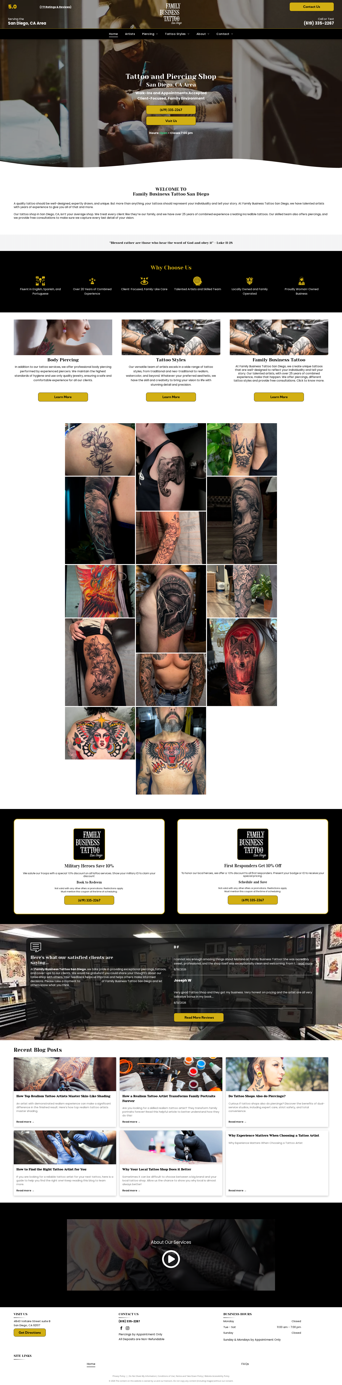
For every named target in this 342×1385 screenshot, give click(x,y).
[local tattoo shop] (171, 1147)
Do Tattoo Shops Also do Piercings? (257, 1096)
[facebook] (121, 1329)
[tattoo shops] (277, 1074)
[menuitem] (113, 34)
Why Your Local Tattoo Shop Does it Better (156, 1169)
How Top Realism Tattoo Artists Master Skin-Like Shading (63, 1096)
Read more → (25, 1122)
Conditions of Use (166, 1376)
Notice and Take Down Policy (189, 1376)
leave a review (91, 981)
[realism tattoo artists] (65, 1074)
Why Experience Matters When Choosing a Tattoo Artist (274, 1135)
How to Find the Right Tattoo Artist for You (51, 1169)
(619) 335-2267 (319, 23)
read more (305, 963)
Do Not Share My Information (142, 1376)
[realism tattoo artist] (171, 1074)
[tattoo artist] (65, 1147)
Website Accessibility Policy (216, 1376)
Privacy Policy (119, 1376)
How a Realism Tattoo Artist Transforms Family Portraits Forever (168, 1098)
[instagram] (127, 1329)
